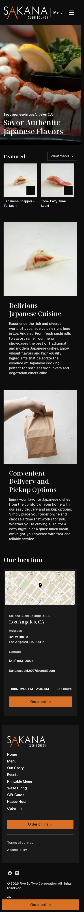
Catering (14, 808)
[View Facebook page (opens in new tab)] (10, 873)
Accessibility (17, 850)
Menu (57, 12)
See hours (64, 689)
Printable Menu (19, 781)
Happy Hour (17, 801)
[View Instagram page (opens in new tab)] (17, 873)
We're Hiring (17, 788)
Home (12, 754)
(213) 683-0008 (21, 662)
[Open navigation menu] (71, 12)
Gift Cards (15, 795)
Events (13, 774)
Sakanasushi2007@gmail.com (32, 672)
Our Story (15, 768)
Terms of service (20, 843)
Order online (40, 701)
